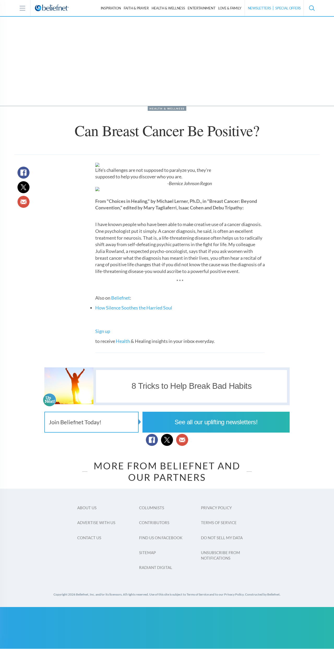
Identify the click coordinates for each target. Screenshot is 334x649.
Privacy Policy (216, 507)
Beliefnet (120, 298)
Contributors (154, 522)
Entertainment (201, 8)
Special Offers (288, 8)
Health (123, 341)
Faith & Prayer (136, 8)
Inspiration (111, 8)
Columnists (151, 507)
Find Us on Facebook (160, 537)
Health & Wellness (167, 108)
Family (229, 8)
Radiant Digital (155, 567)
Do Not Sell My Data (222, 537)
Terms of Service (219, 522)
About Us (87, 507)
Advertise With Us (96, 522)
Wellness (168, 8)
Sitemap (147, 552)
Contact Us (89, 537)
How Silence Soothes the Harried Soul (133, 308)
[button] (311, 8)
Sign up (102, 331)
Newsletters (259, 8)
